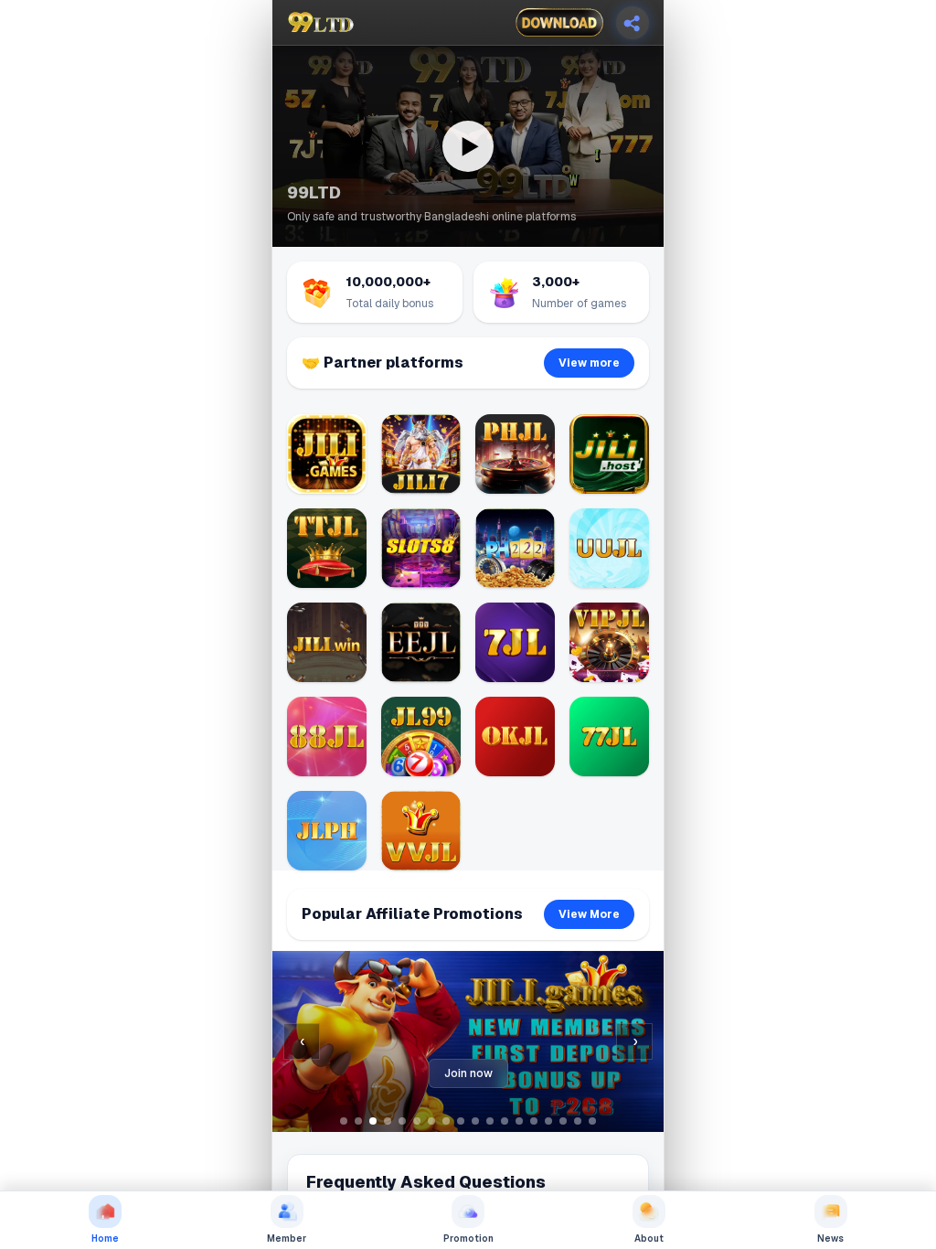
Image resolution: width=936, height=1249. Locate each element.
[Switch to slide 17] (577, 1121)
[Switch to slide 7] (431, 1121)
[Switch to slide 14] (533, 1121)
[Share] (632, 22)
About (649, 1238)
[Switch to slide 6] (416, 1121)
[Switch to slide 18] (592, 1121)
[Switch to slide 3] (373, 1121)
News (830, 1238)
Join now (468, 1073)
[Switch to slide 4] (387, 1121)
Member (286, 1238)
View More (589, 914)
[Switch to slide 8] (446, 1121)
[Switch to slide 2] (358, 1121)
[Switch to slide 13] (519, 1121)
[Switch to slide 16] (563, 1121)
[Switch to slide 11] (490, 1121)
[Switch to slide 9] (460, 1121)
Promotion (468, 1238)
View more (589, 363)
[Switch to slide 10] (475, 1121)
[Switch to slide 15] (548, 1121)
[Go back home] (321, 23)
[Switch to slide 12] (504, 1121)
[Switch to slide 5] (402, 1121)
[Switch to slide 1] (343, 1121)
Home (105, 1238)
